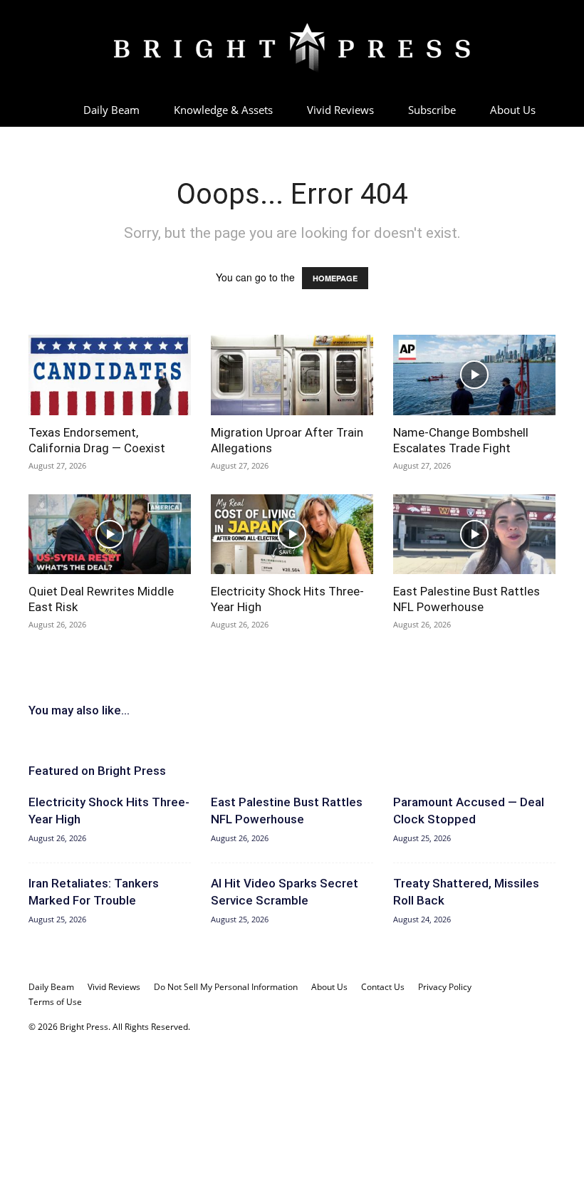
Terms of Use (55, 1002)
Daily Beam (111, 110)
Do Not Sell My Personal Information (226, 987)
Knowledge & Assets (223, 110)
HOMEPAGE (335, 278)
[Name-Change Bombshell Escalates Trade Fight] (474, 375)
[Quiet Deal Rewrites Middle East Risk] (109, 534)
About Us (513, 110)
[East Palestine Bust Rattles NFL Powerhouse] (474, 534)
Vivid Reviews (340, 110)
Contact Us (383, 987)
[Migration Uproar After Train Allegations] (292, 375)
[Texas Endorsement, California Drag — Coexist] (109, 375)
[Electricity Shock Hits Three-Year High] (292, 534)
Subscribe (432, 110)
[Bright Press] (292, 48)
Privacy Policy (444, 987)
